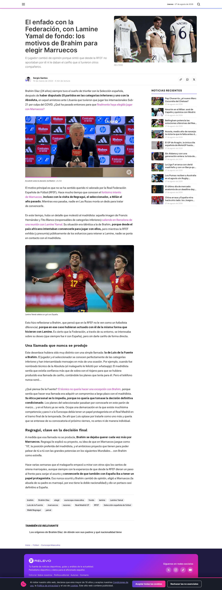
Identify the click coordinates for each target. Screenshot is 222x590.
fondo (91, 500)
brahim (30, 500)
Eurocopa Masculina (50, 545)
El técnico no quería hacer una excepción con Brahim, (89, 389)
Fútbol (36, 545)
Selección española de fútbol (117, 505)
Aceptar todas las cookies (148, 584)
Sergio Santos (40, 78)
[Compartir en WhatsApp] (187, 79)
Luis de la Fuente (35, 505)
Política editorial (61, 575)
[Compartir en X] (194, 79)
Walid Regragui (34, 510)
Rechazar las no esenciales (184, 584)
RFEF (96, 505)
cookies (74, 585)
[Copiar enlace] (180, 79)
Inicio (27, 545)
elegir (57, 500)
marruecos (53, 505)
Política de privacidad (47, 585)
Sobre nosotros (45, 575)
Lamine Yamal (116, 500)
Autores (74, 575)
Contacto (84, 575)
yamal (48, 510)
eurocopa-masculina (74, 500)
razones (66, 505)
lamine (102, 500)
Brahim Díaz (43, 500)
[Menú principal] (23, 4)
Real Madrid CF (82, 505)
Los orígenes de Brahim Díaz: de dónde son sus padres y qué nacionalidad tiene (75, 532)
